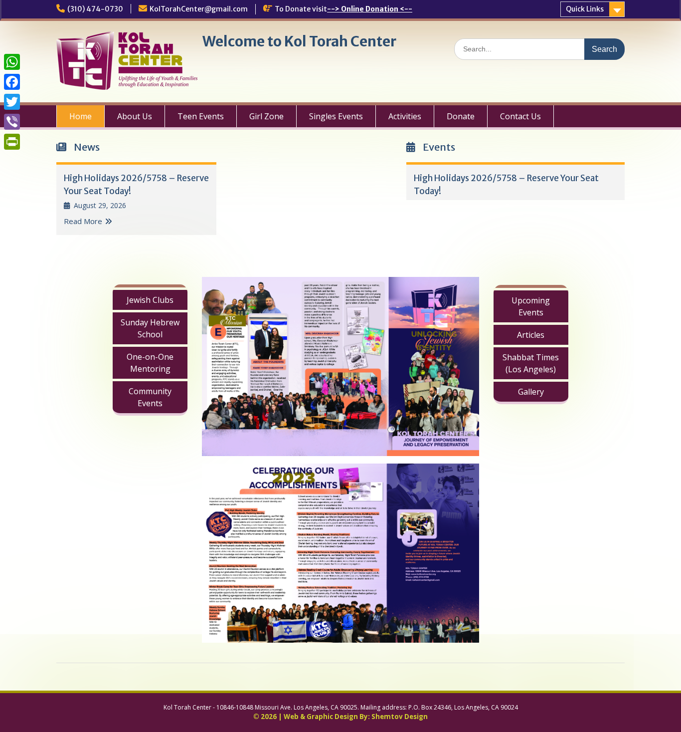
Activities (404, 116)
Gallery (531, 391)
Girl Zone (266, 116)
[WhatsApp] (12, 62)
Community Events (150, 397)
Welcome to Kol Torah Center (299, 41)
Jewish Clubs (150, 299)
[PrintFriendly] (12, 142)
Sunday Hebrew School (150, 328)
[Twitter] (12, 102)
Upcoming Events (530, 306)
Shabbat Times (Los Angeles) (531, 363)
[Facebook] (12, 82)
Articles (530, 334)
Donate (461, 116)
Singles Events (336, 116)
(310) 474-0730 (95, 8)
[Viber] (12, 122)
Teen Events (200, 116)
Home (80, 116)
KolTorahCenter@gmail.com (199, 8)
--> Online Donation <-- (369, 8)
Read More (83, 221)
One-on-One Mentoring (150, 362)
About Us (134, 116)
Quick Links (585, 8)
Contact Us (520, 116)
